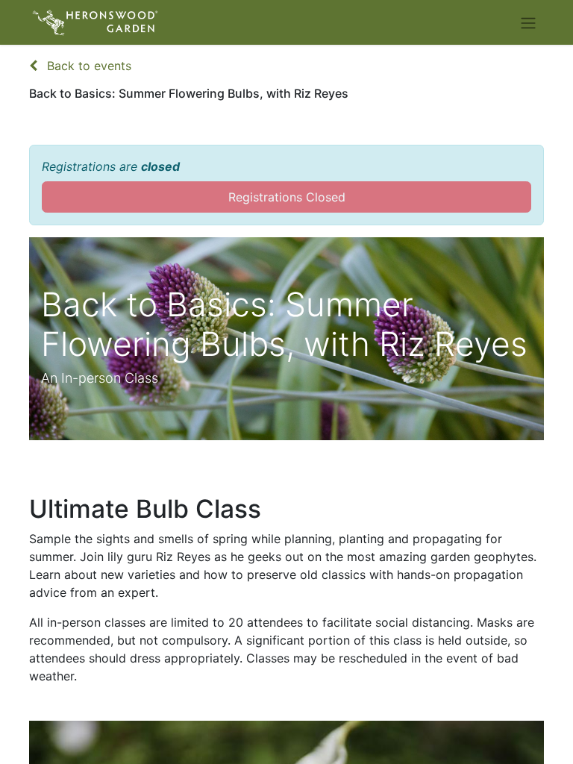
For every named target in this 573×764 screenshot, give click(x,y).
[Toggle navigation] (528, 22)
